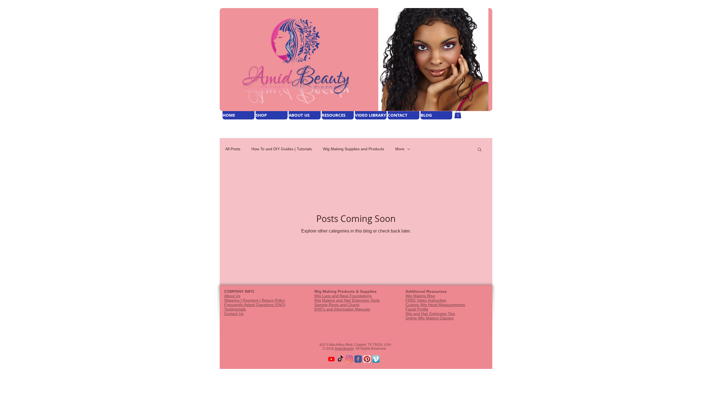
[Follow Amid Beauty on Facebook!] (358, 359)
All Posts (232, 149)
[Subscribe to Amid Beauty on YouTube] (331, 359)
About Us (232, 296)
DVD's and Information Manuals (342, 309)
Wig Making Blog (420, 296)
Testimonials (235, 309)
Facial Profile (417, 309)
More (399, 149)
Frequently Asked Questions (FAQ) (254, 304)
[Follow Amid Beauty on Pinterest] (367, 359)
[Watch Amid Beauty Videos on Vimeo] (376, 359)
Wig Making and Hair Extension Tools (347, 300)
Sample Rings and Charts (336, 304)
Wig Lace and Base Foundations (343, 296)
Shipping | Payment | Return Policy (254, 300)
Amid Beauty (344, 349)
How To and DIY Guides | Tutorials (281, 149)
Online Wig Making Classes (430, 318)
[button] (457, 114)
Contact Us (234, 313)
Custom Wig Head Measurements (435, 304)
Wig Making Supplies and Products (353, 149)
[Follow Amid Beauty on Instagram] (349, 359)
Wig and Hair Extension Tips (430, 313)
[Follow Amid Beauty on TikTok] (340, 359)
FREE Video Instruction (426, 300)
